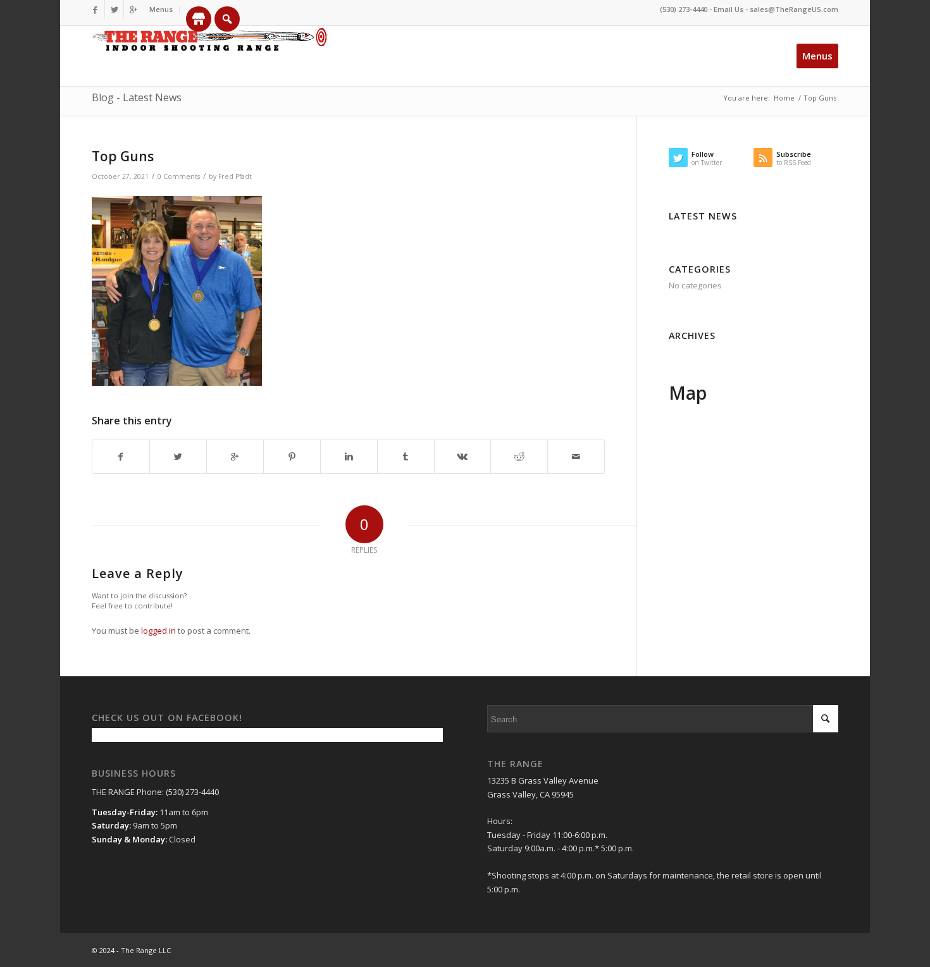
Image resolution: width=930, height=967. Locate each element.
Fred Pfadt (235, 176)
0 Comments (179, 176)
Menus (161, 9)
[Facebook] (95, 9)
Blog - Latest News (137, 97)
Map (688, 393)
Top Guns (123, 156)
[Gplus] (133, 9)
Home (784, 97)
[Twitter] (114, 9)
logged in (158, 630)
